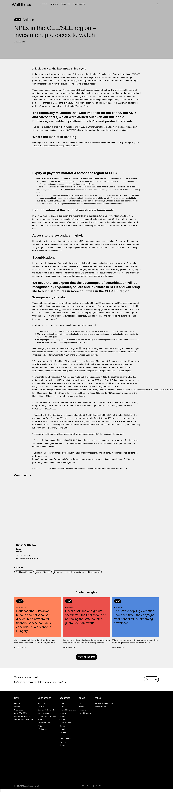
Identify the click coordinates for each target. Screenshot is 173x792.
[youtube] (157, 786)
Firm (16, 698)
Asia (80, 703)
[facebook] (145, 786)
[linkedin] (153, 786)
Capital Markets (43, 572)
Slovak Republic (65, 739)
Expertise (65, 4)
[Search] (158, 4)
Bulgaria (62, 716)
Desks (82, 698)
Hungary (62, 726)
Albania (62, 703)
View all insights (86, 657)
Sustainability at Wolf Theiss (24, 719)
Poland (62, 729)
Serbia (61, 735)
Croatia (62, 719)
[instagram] (149, 786)
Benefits (41, 719)
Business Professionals (46, 710)
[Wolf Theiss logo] (21, 4)
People (43, 4)
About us (17, 703)
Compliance (18, 710)
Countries (64, 698)
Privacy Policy (86, 786)
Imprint (98, 786)
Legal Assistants (43, 713)
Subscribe (151, 679)
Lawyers (41, 707)
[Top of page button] (169, 786)
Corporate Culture (44, 723)
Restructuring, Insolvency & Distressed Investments (77, 572)
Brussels (62, 713)
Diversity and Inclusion (22, 716)
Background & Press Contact (105, 703)
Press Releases (100, 707)
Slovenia (62, 742)
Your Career (79, 4)
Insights (54, 4)
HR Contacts (42, 729)
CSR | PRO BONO (21, 713)
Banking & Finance (24, 572)
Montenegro (83, 710)
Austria (61, 707)
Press (98, 698)
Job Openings (43, 703)
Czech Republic (65, 723)
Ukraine (62, 745)
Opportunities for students (47, 716)
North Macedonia (85, 713)
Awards (17, 707)
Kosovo (81, 707)
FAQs (40, 726)
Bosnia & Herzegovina (67, 710)
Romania (62, 732)
